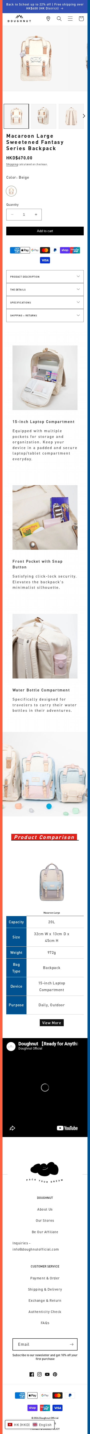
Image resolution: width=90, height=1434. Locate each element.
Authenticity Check (45, 1311)
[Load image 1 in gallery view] (16, 116)
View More (51, 1022)
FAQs (45, 1323)
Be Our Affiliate (45, 1232)
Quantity (12, 205)
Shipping (12, 164)
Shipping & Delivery (45, 1289)
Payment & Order (45, 1278)
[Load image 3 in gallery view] (71, 116)
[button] (59, 18)
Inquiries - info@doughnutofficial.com (35, 1246)
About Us (45, 1209)
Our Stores (45, 1220)
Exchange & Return (44, 1300)
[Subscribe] (71, 1344)
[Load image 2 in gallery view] (43, 116)
